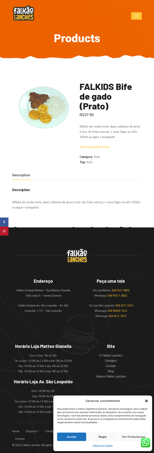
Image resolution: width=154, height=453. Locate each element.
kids (89, 162)
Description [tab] (21, 175)
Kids (97, 157)
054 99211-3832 (117, 295)
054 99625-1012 (117, 310)
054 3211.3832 (120, 290)
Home (15, 431)
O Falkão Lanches (110, 355)
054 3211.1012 (124, 305)
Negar (103, 437)
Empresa (31, 431)
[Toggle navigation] (136, 16)
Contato (111, 366)
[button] (146, 401)
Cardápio (111, 361)
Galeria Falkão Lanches (111, 376)
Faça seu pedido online (95, 147)
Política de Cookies (103, 445)
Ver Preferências (133, 437)
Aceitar (72, 437)
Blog (111, 371)
